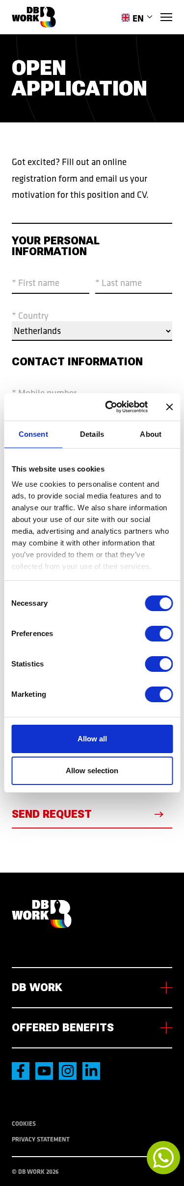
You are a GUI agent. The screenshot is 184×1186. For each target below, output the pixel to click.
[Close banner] (169, 406)
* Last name (118, 282)
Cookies (24, 1123)
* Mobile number (44, 393)
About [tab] (150, 434)
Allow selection (92, 770)
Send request (52, 814)
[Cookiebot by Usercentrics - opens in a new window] (110, 407)
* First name (35, 282)
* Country (30, 315)
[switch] (159, 633)
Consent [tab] (33, 434)
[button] (137, 18)
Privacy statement (41, 1139)
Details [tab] (92, 434)
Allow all (92, 739)
